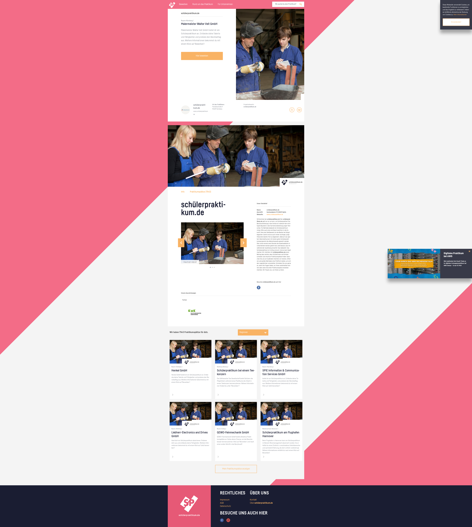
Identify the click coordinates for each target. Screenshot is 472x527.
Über (261, 503)
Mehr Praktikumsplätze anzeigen (236, 469)
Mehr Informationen (460, 14)
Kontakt (253, 500)
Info (183, 192)
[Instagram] (228, 520)
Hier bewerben (202, 56)
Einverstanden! (456, 22)
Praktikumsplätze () (200, 192)
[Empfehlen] (291, 109)
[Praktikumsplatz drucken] (299, 109)
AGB (222, 503)
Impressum (224, 500)
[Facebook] (258, 287)
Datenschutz (225, 506)
